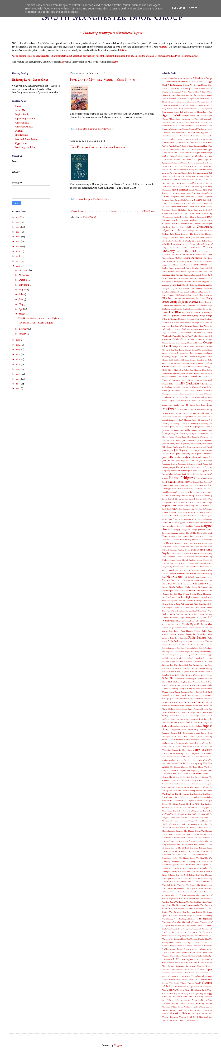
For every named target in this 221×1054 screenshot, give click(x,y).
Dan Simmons (188, 254)
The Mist (195, 871)
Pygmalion (174, 655)
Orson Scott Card (201, 614)
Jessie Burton (206, 444)
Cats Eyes (182, 213)
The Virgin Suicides (190, 942)
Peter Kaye (174, 638)
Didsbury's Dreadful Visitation (187, 282)
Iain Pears (200, 405)
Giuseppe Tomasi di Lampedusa (175, 353)
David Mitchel (192, 268)
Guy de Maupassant (190, 367)
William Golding (196, 1003)
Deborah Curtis (206, 275)
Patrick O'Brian (187, 628)
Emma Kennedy (205, 302)
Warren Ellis (167, 990)
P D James (201, 617)
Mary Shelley (185, 540)
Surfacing (208, 736)
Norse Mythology (204, 594)
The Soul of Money (190, 922)
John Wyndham (183, 460)
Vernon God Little (189, 979)
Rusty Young (180, 685)
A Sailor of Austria (202, 98)
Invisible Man (187, 417)
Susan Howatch (168, 740)
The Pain (181, 885)
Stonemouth (188, 733)
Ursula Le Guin (205, 976)
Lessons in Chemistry (203, 495)
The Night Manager (204, 875)
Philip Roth (173, 641)
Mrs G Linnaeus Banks (190, 563)
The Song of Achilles (171, 922)
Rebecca (165, 665)
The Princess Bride (187, 895)
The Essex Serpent (177, 804)
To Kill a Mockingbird (183, 959)
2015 (18, 339)
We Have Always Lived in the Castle (191, 990)
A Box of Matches (169, 78)
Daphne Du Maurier (192, 258)
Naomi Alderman (169, 573)
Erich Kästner (187, 312)
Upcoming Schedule (25, 118)
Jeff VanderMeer (189, 440)
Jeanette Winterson (200, 437)
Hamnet (197, 370)
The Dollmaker (196, 794)
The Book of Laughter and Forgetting (183, 770)
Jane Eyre (192, 433)
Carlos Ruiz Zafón (179, 206)
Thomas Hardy (206, 949)
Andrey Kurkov (186, 142)
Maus (210, 543)
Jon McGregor (206, 460)
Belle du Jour (199, 180)
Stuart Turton (188, 736)
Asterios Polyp (168, 173)
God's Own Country (186, 357)
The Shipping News (170, 919)
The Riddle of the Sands (194, 909)
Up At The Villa (192, 976)
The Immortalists (174, 834)
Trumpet (166, 973)
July (21, 294)
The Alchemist (202, 757)
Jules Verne (192, 471)
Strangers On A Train (171, 736)
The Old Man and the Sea (201, 882)
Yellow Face (207, 1013)
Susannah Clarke (198, 740)
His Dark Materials (193, 383)
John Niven (181, 457)
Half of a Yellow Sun (183, 370)
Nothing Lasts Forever (203, 601)
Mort (178, 560)
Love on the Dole (169, 516)
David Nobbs (180, 271)
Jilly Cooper (167, 447)
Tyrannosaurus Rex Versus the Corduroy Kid (191, 973)
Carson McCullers (178, 210)
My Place (179, 570)
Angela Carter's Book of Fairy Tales (183, 146)
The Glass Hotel (201, 817)
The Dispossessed (182, 794)
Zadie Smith (179, 1020)
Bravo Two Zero (193, 193)
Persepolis (190, 634)
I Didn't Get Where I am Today (175, 397)
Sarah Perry (176, 695)
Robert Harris (169, 678)
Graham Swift (175, 367)
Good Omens (190, 360)
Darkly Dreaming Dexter (182, 261)
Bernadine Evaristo (201, 183)
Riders (171, 672)
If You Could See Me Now (174, 413)
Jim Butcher (178, 447)
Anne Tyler (207, 149)
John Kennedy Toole (186, 454)
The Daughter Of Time (199, 787)
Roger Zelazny (197, 678)
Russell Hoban (168, 685)
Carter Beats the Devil (197, 210)
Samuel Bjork (201, 692)
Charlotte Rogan (169, 227)
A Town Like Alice (203, 105)
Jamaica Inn (167, 430)
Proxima (203, 651)
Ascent (209, 169)
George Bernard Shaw (171, 343)
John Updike (207, 457)
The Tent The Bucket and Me (175, 932)
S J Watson (201, 685)
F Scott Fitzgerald (170, 319)
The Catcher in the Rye (179, 777)
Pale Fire (200, 621)
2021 (18, 241)
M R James (196, 519)
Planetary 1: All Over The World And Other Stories (190, 645)
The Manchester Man (203, 861)
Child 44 (190, 227)
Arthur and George (179, 163)
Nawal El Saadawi (197, 573)
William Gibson (178, 1003)
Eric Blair (175, 312)
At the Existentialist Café (185, 173)
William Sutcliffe (191, 1007)
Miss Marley (207, 553)
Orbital (191, 614)
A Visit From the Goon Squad (189, 109)
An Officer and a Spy (195, 132)
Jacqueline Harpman (203, 427)
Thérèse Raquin (168, 949)
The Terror (193, 932)
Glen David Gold (205, 353)
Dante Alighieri (175, 258)
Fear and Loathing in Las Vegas (191, 319)
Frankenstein (192, 329)
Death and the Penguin (172, 275)
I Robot (171, 401)
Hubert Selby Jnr (199, 387)
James (176, 430)
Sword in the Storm (176, 743)
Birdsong (198, 186)
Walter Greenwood (204, 987)
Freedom (187, 333)
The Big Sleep (196, 763)
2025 (18, 222)
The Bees (174, 763)
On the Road (191, 611)
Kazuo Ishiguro (85, 199)
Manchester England (175, 526)
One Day (183, 614)
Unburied (166, 976)
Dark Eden (207, 258)
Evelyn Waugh (205, 316)
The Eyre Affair (193, 804)
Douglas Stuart (184, 288)
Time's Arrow (206, 953)
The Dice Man (168, 794)
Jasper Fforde (175, 437)
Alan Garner (201, 115)
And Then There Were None (193, 136)
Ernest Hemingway (189, 316)
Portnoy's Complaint (176, 648)
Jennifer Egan (168, 444)
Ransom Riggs (168, 662)
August (22, 289)
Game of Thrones (204, 339)
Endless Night (206, 305)
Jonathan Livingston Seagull (190, 464)
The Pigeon (191, 885)
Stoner (197, 733)
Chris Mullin (199, 234)
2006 (18, 383)
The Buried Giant (101, 199)
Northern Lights (184, 597)
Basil (210, 173)
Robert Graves (206, 675)
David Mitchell (206, 268)
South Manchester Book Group (112, 17)
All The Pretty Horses (203, 129)
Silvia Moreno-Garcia (171, 712)
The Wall (204, 942)
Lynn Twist (173, 519)
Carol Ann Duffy (197, 206)
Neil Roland (189, 577)
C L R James (185, 200)
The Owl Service (169, 885)
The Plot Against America (180, 892)
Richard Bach (168, 668)
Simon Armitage (188, 712)
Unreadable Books (24, 126)
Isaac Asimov (207, 417)
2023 (18, 231)
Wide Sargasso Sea (183, 1000)
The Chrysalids (183, 780)
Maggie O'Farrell (185, 522)
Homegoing (187, 387)
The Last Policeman (185, 845)
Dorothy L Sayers (189, 285)
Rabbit (209, 655)
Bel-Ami (190, 180)
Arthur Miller (174, 166)
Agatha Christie (171, 115)
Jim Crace (187, 447)
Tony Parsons (168, 966)
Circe (194, 241)
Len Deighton (178, 495)
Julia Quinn (202, 471)
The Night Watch (169, 878)
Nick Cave (172, 584)
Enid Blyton (83, 129)
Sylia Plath (188, 743)
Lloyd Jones (201, 502)
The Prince (175, 895)
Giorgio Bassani (191, 350)
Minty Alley (197, 553)
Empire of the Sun (181, 305)
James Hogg (207, 430)
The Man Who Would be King (182, 861)
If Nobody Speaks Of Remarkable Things (195, 410)
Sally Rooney (186, 688)
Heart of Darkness (171, 380)
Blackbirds (166, 190)
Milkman (187, 553)
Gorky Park (167, 363)
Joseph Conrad (176, 467)
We (174, 990)
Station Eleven (193, 722)
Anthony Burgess (192, 152)
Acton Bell (178, 112)
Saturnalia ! (207, 695)
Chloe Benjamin (200, 231)
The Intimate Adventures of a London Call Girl (181, 838)
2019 (18, 251)
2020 (18, 246)
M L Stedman (185, 519)
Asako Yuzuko (200, 169)
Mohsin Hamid (168, 560)
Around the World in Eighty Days (191, 159)
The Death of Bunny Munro (190, 790)
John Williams (168, 460)
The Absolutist (206, 753)
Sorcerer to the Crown (185, 719)
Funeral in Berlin (179, 336)
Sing (210, 712)
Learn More (178, 8)
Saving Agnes (167, 699)
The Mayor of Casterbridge (195, 868)
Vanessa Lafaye (168, 979)
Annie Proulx (167, 153)
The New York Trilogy (185, 875)
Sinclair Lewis (202, 712)
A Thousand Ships (202, 102)
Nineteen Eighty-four (197, 590)
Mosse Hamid (203, 560)
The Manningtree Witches (173, 865)
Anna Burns (175, 149)
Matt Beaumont (176, 543)
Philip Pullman (197, 638)
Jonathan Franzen (169, 464)
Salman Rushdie (199, 688)
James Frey (196, 430)
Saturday (197, 695)
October (23, 279)
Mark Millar (191, 533)
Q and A (184, 655)
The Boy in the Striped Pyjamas (176, 774)
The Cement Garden (199, 777)
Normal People (189, 594)
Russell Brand (206, 682)
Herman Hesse (187, 380)
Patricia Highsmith (191, 624)
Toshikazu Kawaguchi (185, 966)
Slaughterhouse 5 (175, 716)
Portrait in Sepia (192, 648)
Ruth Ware (191, 685)
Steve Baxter (187, 729)
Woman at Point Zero (197, 1010)
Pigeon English (185, 641)
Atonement (202, 173)
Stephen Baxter (182, 726)
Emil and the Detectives (183, 298)
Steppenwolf (175, 729)
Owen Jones (190, 617)
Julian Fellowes (174, 474)
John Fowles (203, 450)
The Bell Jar (184, 763)
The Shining (207, 915)
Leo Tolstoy (189, 495)
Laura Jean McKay (204, 492)
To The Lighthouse (202, 959)
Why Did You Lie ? (191, 997)
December (24, 270)
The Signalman (206, 919)
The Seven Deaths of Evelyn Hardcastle (185, 915)
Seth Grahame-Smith (189, 706)
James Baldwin (185, 430)
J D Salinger (202, 420)
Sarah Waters (187, 695)
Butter (177, 200)
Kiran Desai (173, 485)
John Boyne (179, 450)
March (22, 314)
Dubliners (194, 292)
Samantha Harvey (188, 692)
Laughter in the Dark (188, 492)
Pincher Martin (198, 641)
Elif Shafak (179, 295)
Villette (183, 983)
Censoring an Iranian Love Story (175, 217)
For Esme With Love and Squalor (185, 326)
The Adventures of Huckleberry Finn (178, 757)
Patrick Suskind (201, 628)
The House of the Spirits (197, 828)
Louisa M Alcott (169, 512)
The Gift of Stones (180, 811)
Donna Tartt (175, 285)
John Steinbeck (193, 457)
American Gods (168, 132)
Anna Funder (185, 149)
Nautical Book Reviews (26, 139)
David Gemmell (200, 265)
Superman (199, 736)
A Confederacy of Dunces (175, 81)
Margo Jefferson (198, 529)
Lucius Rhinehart (184, 516)
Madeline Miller (169, 522)
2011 (18, 359)
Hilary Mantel (175, 384)
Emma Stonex (168, 305)
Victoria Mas (202, 979)
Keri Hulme (201, 478)
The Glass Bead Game (185, 817)
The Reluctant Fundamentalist (185, 905)
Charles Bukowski (197, 217)
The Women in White (183, 946)
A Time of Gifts (188, 105)
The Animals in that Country (186, 760)
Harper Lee (175, 377)
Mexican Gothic (192, 546)
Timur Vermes (182, 956)
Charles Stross (206, 220)
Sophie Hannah (206, 716)
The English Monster (193, 801)
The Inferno (187, 834)
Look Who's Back (174, 509)
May (21, 304)
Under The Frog (178, 976)
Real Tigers (207, 662)
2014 (18, 344)
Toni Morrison (206, 963)
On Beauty (176, 607)
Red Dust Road (177, 665)
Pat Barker (176, 624)
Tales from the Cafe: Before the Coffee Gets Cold (189, 746)
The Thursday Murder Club (197, 939)
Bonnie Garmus (195, 190)
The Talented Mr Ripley (177, 929)
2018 (18, 256)
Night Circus (191, 587)
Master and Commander (202, 540)
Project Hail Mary (192, 651)
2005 (18, 388)
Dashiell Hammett (200, 261)
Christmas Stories (177, 237)
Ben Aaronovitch (169, 183)
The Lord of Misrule (200, 851)
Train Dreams (176, 969)
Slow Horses (188, 716)
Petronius (184, 638)
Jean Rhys (186, 437)
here (63, 61)
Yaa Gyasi (195, 1013)
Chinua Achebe (187, 231)
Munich (203, 563)
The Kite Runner (182, 841)
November (24, 275)
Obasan (165, 604)
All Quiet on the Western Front (181, 129)
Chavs (182, 227)
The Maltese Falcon (187, 858)
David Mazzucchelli (177, 268)
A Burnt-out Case (184, 78)
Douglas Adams (205, 285)
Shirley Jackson (194, 709)
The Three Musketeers (199, 936)
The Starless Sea (178, 925)
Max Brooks (167, 546)
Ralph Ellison (206, 658)
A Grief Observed (196, 82)
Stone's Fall (176, 733)
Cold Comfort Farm (177, 244)
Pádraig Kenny (189, 621)
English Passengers (190, 309)
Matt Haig (188, 543)
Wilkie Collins (198, 1000)
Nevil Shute (180, 580)
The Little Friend (169, 851)
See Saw (208, 702)
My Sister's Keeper (191, 570)
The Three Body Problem (178, 936)
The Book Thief (205, 770)
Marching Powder (192, 526)
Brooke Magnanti (204, 197)
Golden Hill (179, 360)
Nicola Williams (176, 587)
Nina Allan (179, 590)
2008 (18, 374)
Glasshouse (193, 353)
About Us (20, 110)
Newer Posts (77, 211)
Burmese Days (168, 200)
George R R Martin (180, 346)
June (21, 299)
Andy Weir (200, 142)
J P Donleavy (202, 423)
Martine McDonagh (170, 540)
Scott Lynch (179, 699)
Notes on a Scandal (185, 601)
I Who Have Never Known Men (187, 401)
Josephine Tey (202, 467)
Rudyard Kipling (180, 682)
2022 (18, 236)
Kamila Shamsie (199, 474)
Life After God (182, 499)
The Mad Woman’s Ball (197, 855)
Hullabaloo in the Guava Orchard (186, 390)
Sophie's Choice (168, 719)
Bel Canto (181, 180)
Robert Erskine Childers (190, 675)
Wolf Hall (182, 1010)
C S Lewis (197, 200)
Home (112, 211)
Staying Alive (206, 722)
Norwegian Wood (200, 597)
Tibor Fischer (185, 953)
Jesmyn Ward (195, 444)
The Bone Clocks (196, 767)
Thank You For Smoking (172, 753)
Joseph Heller (190, 467)
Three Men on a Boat (171, 953)
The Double (207, 794)
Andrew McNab (191, 139)
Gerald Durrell (195, 346)
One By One (174, 614)
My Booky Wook (176, 567)
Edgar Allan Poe (205, 292)
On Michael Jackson (176, 611)
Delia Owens (167, 278)
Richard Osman (198, 668)
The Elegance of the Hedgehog (175, 797)
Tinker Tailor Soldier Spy (201, 956)
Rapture (179, 662)
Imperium (192, 413)
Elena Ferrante (168, 295)
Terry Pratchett (202, 750)
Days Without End (194, 271)
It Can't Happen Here (186, 420)
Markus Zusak (175, 536)
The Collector (176, 784)
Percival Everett (177, 634)
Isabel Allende (169, 420)
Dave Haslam (174, 265)
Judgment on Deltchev (178, 471)
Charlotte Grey (186, 224)
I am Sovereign (197, 394)
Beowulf (190, 183)
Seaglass (202, 699)
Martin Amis (188, 536)
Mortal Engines (188, 560)
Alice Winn (189, 126)
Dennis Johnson (181, 278)
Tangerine (166, 750)
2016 (18, 266)
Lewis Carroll (168, 499)
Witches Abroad (205, 1007)
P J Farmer (178, 621)
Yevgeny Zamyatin (170, 1017)
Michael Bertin (206, 546)
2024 (18, 227)
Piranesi (208, 641)
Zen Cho (187, 1020)
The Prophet (180, 902)
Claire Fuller (202, 241)
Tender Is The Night (182, 750)
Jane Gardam (202, 433)
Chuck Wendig (185, 241)
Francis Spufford (179, 329)
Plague (165, 645)
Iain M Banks (188, 405)
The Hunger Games (192, 831)
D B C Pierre (202, 251)
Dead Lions (207, 271)
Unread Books (22, 122)
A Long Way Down (191, 85)
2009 (18, 369)
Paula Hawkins (187, 631)
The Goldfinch (201, 821)
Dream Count (183, 292)
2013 (18, 349)
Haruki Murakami (191, 376)
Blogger (118, 1045)
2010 (18, 364)
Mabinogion (207, 519)
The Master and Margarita (196, 864)
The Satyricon (175, 912)
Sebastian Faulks (194, 702)
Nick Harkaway (185, 584)
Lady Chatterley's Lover (182, 489)
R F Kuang (201, 655)
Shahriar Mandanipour (177, 709)
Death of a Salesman (192, 275)
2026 (18, 217)
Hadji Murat (167, 370)
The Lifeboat (183, 848)
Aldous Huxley (175, 119)
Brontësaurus (21, 135)
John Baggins (167, 450)
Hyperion (176, 394)
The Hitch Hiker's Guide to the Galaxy (193, 824)
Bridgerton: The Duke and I (183, 197)
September (24, 284)
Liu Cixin (190, 502)
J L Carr (181, 423)
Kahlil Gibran (187, 474)
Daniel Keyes (200, 255)
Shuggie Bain (206, 709)
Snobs (196, 716)
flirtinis (163, 46)
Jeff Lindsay (176, 440)
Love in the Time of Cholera (201, 512)
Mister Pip (207, 557)
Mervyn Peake (179, 546)
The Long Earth (184, 851)
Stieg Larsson (200, 729)
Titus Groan (167, 959)
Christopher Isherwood (194, 237)
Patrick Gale (206, 624)
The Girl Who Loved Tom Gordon (184, 814)
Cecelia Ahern (195, 213)
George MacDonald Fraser (192, 343)
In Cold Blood (203, 413)
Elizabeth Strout (205, 295)
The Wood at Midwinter (202, 946)
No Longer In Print (25, 147)
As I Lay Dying (201, 166)
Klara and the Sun (187, 485)
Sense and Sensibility (171, 706)
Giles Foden (179, 350)
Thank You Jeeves (191, 753)
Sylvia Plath (198, 743)
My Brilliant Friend (191, 567)
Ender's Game (194, 305)
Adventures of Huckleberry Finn (198, 112)
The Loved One (179, 855)
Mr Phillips (175, 563)
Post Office (203, 648)
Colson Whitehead (191, 248)
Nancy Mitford (206, 570)
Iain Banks (174, 405)
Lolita (173, 505)
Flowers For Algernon (194, 322)
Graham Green (196, 363)
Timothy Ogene (168, 956)
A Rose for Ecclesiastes (176, 98)
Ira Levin (197, 417)
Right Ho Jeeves (182, 672)
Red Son (188, 665)
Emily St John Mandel (184, 302)
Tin (189, 956)
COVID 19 (180, 251)
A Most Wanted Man (200, 88)
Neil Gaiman (174, 577)
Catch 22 (173, 213)
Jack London (175, 427)
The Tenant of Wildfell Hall (200, 929)
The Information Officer (202, 834)
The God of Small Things (182, 821)
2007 (18, 379)
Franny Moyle (177, 333)
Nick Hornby (199, 584)
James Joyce (168, 433)
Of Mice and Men (189, 604)
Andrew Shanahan (169, 142)
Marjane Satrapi (177, 533)
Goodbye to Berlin (204, 360)
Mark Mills (202, 533)
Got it (193, 8)
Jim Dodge (197, 447)
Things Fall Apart (183, 949)
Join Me (194, 460)
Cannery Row (202, 203)
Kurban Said (202, 485)
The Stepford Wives (193, 925)
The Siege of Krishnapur (188, 919)
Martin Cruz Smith (204, 536)
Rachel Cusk (167, 658)
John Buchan (191, 450)
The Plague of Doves (194, 888)
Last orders (174, 492)
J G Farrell (173, 423)
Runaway (196, 682)
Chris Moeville (187, 234)
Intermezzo (176, 417)
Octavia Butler (175, 604)
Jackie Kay (188, 426)
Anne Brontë (197, 149)
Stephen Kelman (195, 726)
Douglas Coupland (169, 288)
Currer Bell (190, 251)
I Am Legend (185, 394)
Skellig (165, 716)
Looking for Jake (190, 509)
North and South (169, 597)
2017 (18, 261)
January (23, 333)
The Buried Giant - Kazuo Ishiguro (99, 147)
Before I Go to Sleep (194, 176)
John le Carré (169, 457)
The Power (195, 892)
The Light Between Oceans (201, 848)
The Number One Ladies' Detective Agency (194, 878)
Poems (165, 648)
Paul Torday (174, 631)
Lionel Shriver (195, 499)
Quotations (21, 143)
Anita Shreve (203, 146)
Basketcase (166, 176)
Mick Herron (198, 549)
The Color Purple (189, 784)
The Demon (207, 790)
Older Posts (148, 211)
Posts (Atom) (89, 217)
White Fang (183, 993)
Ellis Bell (167, 298)
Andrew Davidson (176, 139)
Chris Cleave (174, 234)
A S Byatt (190, 98)
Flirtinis (19, 130)
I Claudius (208, 394)
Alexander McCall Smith (192, 119)
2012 (18, 354)
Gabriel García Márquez (183, 339)
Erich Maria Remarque (203, 312)
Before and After (178, 176)
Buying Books (22, 114)
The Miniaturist (184, 871)
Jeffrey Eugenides (204, 440)
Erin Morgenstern (170, 316)
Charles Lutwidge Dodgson (185, 220)
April (21, 309)
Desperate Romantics (197, 278)
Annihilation (179, 153)
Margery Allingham (181, 529)
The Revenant (178, 909)
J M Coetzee (191, 423)
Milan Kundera (177, 553)
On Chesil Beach (188, 607)
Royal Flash (167, 682)
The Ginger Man (195, 811)
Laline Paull (197, 489)
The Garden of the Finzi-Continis (183, 807)
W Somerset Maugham (185, 987)
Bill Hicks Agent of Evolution (181, 186)
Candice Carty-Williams (184, 203)
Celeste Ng (207, 213)
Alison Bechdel (200, 126)
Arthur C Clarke (194, 163)
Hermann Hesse (200, 380)
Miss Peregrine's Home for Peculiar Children (182, 557)
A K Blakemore (175, 85)
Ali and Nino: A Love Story (181, 122)
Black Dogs (207, 186)
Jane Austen (181, 433)
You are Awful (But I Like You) (193, 1017)
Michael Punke (184, 550)
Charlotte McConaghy (203, 224)
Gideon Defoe (168, 350)
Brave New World (177, 193)
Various (178, 979)
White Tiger (194, 993)
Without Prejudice (170, 1010)
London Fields (183, 506)
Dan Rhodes (176, 255)
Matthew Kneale (200, 543)
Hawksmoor (207, 377)
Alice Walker (178, 126)
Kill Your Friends (192, 482)
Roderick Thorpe (184, 678)
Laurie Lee (166, 495)
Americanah (181, 132)
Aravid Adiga (197, 156)
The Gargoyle (203, 807)
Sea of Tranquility (191, 699)
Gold (171, 360)
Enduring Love (168, 309)
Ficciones (208, 319)
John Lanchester (204, 454)
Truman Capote (204, 969)
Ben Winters (181, 183)
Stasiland (181, 722)
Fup (189, 336)
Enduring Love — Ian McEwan (30, 80)
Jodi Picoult (207, 447)
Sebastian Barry (176, 702)
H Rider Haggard (205, 367)
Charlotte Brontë (170, 223)
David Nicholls (168, 271)
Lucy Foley (196, 516)
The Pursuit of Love (194, 902)
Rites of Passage (197, 672)
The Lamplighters (196, 841)
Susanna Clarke (183, 739)
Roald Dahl (174, 675)
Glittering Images (169, 357)
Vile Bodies (174, 983)
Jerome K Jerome (182, 444)
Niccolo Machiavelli (194, 580)
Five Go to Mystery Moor (102, 129)
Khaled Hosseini (176, 482)
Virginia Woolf (194, 983)
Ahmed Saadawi (188, 116)
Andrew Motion (205, 139)
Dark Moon (167, 261)
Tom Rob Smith (191, 962)
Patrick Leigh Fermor (171, 628)
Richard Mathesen (182, 668)
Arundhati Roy (186, 166)
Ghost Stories (206, 346)
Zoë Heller (196, 1020)
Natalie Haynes (183, 573)
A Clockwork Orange (202, 78)
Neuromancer (200, 577)
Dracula (173, 292)
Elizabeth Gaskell (191, 295)
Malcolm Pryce (198, 522)
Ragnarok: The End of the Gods (186, 658)
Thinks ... (195, 949)
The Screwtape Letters (192, 912)
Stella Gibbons (169, 726)
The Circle (194, 780)
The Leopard (199, 845)
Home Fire (177, 387)
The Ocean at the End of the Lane (176, 882)
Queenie (192, 655)
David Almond (186, 265)
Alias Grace (200, 122)
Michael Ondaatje (169, 550)
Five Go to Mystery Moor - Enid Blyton (103, 79)
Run (190, 682)
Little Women (179, 502)
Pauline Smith (200, 631)
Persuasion (201, 634)
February (23, 329)
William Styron (177, 1007)
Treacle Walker (189, 969)
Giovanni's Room (205, 350)
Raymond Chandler (192, 662)
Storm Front (206, 733)
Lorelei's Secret (206, 509)
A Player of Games (176, 95)
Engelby (178, 309)
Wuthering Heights (180, 1013)
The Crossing (203, 784)
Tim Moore (196, 953)
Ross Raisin (207, 678)
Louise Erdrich (182, 512)
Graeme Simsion (181, 363)
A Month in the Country (179, 88)
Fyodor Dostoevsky (199, 336)
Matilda (165, 543)
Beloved (209, 180)
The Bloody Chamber (179, 767)
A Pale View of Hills (190, 92)
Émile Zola (200, 298)
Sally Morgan (174, 688)
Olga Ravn (203, 604)
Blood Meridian (180, 189)
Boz (204, 189)
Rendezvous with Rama (202, 665)
